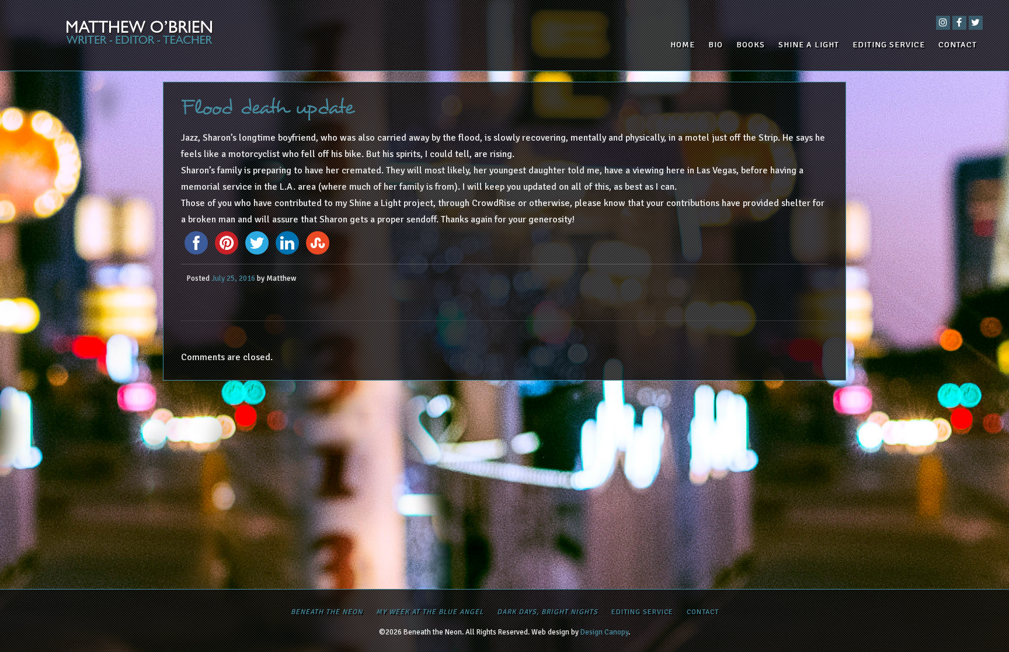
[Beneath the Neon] (179, 35)
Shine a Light (808, 45)
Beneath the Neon (327, 612)
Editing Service (889, 45)
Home (682, 45)
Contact (957, 45)
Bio (715, 45)
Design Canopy (604, 632)
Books (750, 45)
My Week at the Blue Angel (429, 612)
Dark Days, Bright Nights (547, 612)
